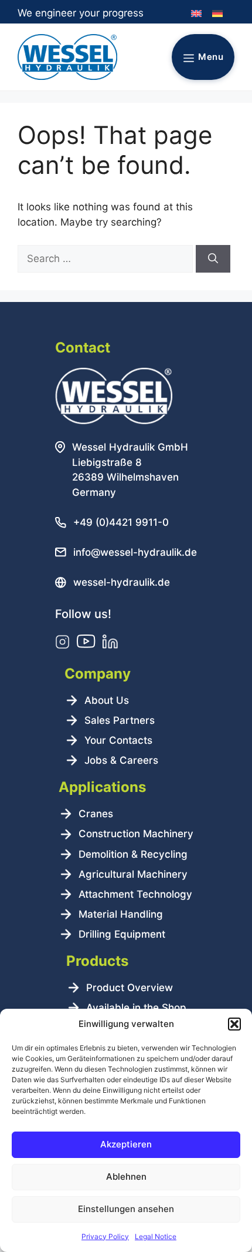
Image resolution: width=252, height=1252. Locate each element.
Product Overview (129, 987)
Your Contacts (118, 740)
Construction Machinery (136, 834)
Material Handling (121, 914)
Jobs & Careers (121, 760)
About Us (106, 700)
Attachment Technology (135, 894)
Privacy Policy (105, 1236)
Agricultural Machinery (133, 874)
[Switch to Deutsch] (217, 14)
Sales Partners (119, 720)
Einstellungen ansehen (126, 1208)
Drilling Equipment (122, 934)
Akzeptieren (126, 1144)
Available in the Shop (136, 1007)
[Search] (213, 259)
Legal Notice (155, 1236)
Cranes (96, 814)
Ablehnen (126, 1176)
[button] (234, 1024)
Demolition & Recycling (133, 854)
